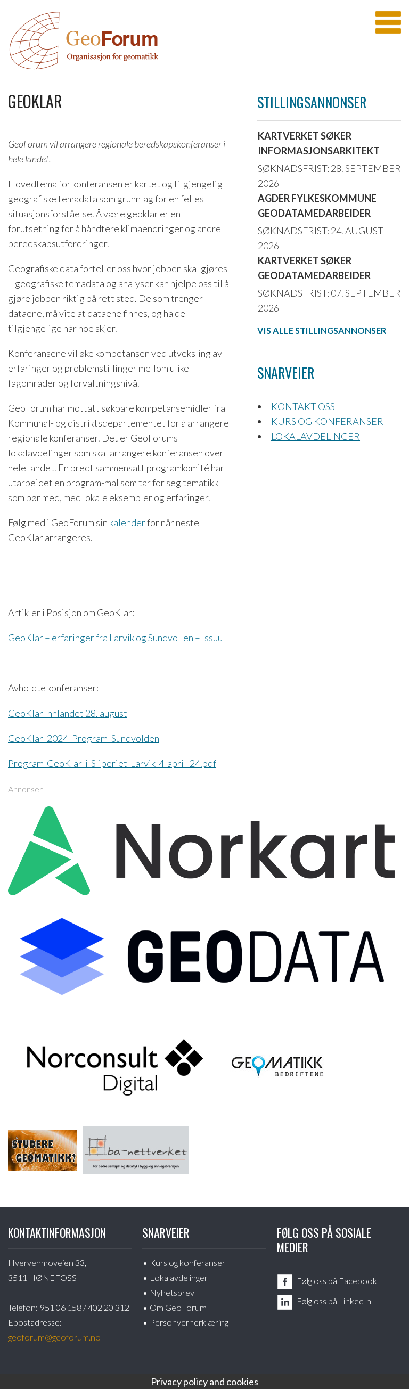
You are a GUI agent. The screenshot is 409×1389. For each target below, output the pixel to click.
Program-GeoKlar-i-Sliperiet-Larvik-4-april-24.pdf (112, 763)
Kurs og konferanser (327, 421)
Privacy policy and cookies (204, 1381)
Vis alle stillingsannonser (321, 330)
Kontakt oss (303, 406)
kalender (126, 522)
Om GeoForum (178, 1307)
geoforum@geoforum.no (54, 1337)
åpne (388, 22)
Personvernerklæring (189, 1322)
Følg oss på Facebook (337, 1281)
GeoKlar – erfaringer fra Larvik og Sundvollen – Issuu (115, 637)
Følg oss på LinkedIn (334, 1301)
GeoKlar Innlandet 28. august (67, 713)
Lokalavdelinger (315, 436)
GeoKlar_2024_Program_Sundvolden (83, 738)
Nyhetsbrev (172, 1292)
